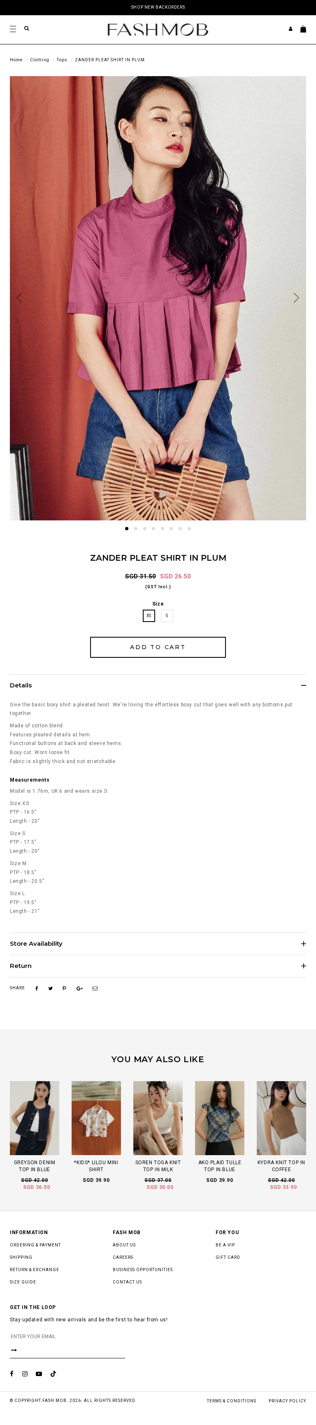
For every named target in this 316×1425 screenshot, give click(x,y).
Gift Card (228, 1257)
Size (158, 604)
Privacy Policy (287, 1401)
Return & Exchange (34, 1269)
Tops (62, 60)
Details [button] (21, 685)
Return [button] (21, 966)
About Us (124, 1245)
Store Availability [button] (36, 943)
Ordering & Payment (35, 1245)
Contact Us (127, 1282)
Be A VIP (225, 1245)
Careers (123, 1257)
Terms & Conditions (231, 1401)
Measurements (29, 780)
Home (16, 60)
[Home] (158, 29)
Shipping (21, 1257)
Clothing (39, 60)
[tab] (158, 685)
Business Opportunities (143, 1269)
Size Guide (23, 1282)
